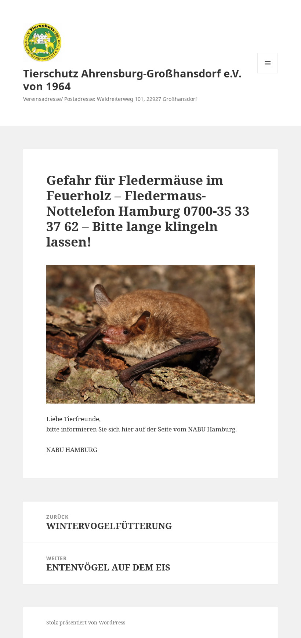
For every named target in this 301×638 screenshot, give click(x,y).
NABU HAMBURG (71, 449)
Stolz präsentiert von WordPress (85, 622)
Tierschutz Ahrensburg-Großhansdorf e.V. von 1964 (132, 79)
